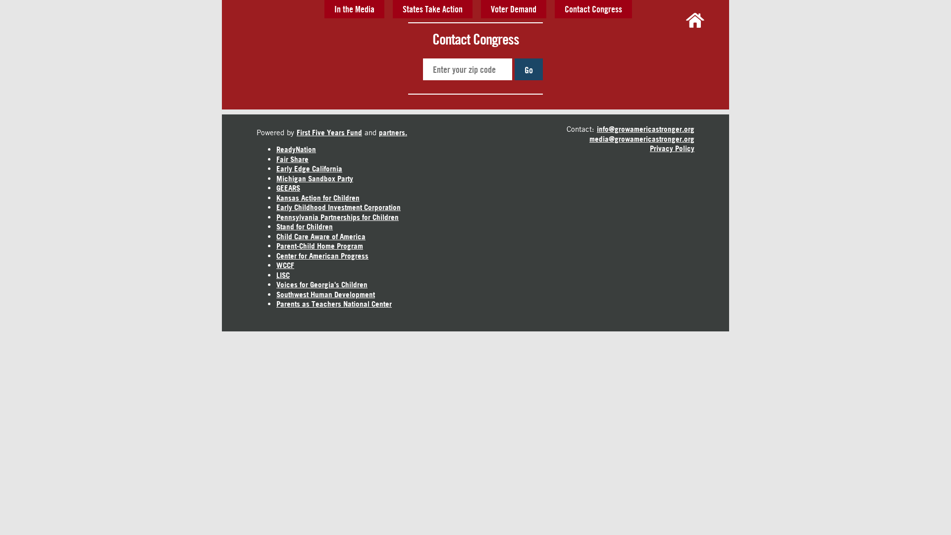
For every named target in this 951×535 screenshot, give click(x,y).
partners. (393, 132)
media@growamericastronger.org (641, 139)
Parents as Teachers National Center (334, 304)
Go (529, 69)
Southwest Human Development (325, 294)
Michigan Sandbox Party (314, 178)
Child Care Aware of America (321, 236)
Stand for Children (304, 226)
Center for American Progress (322, 256)
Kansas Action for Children (318, 198)
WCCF (285, 265)
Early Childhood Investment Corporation (338, 207)
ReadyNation (296, 149)
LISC (283, 275)
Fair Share (292, 159)
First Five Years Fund (329, 132)
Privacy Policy (672, 148)
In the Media (354, 8)
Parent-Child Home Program (319, 246)
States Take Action (433, 8)
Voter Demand (513, 8)
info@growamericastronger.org (645, 129)
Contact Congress (593, 8)
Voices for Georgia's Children (322, 284)
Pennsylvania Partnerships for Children (337, 217)
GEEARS (288, 188)
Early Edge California (309, 168)
